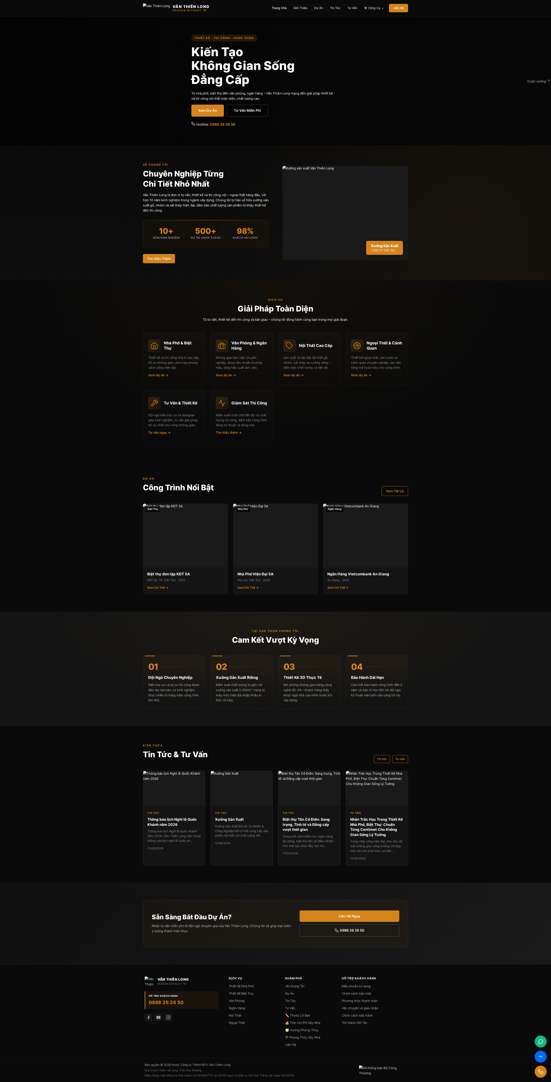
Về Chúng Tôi (294, 986)
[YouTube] (158, 1017)
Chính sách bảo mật (356, 993)
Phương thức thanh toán (359, 1001)
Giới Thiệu (300, 8)
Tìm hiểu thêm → (229, 432)
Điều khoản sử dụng (356, 986)
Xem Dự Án (207, 110)
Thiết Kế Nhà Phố (241, 986)
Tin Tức (335, 8)
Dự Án (318, 8)
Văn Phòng (237, 1001)
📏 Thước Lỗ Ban (297, 1015)
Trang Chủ (279, 8)
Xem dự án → (158, 375)
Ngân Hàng (237, 1008)
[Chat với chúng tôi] (541, 1042)
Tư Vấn (352, 8)
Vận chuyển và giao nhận (360, 1008)
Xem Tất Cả (395, 491)
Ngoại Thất (237, 1023)
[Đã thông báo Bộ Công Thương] (382, 1070)
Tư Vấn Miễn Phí (247, 110)
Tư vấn (400, 759)
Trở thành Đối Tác (354, 1023)
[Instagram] (168, 1017)
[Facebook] (148, 1017)
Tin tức (382, 759)
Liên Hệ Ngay (349, 916)
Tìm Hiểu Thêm (159, 258)
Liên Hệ (398, 8)
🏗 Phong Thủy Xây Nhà (302, 1037)
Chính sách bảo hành (357, 1015)
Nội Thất (235, 1015)
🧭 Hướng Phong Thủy (301, 1030)
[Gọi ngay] (541, 1072)
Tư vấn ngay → (159, 432)
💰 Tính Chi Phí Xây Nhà (302, 1023)
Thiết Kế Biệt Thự (241, 993)
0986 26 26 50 (222, 124)
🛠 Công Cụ (373, 8)
